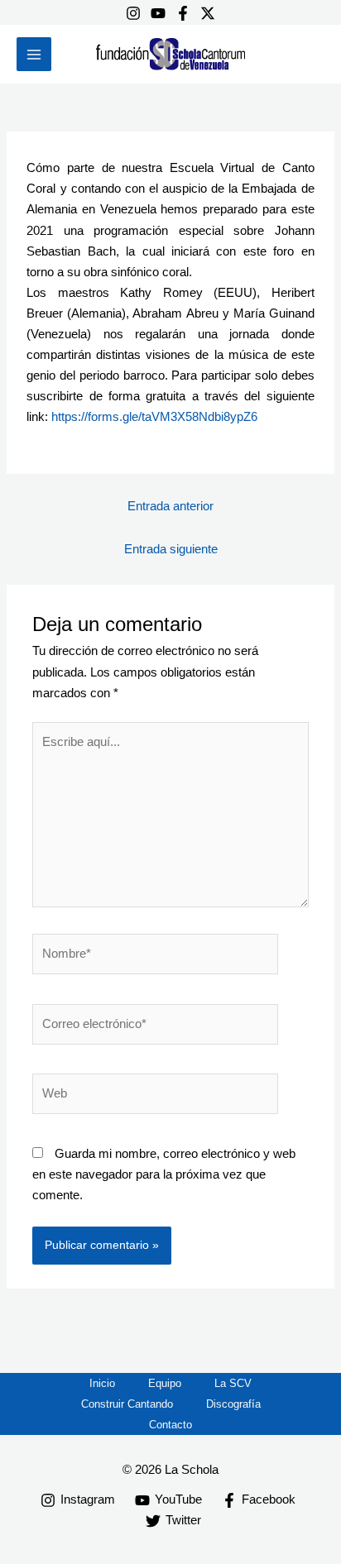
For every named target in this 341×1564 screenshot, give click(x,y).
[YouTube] (158, 13)
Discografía (233, 1404)
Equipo (164, 1383)
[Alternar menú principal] (34, 54)
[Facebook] (182, 13)
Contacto (170, 1424)
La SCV (233, 1383)
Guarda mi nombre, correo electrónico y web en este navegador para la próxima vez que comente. (163, 1174)
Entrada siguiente (171, 549)
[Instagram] (133, 13)
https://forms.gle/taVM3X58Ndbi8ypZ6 (154, 416)
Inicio (102, 1383)
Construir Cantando (127, 1404)
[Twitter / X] (207, 13)
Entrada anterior (170, 506)
